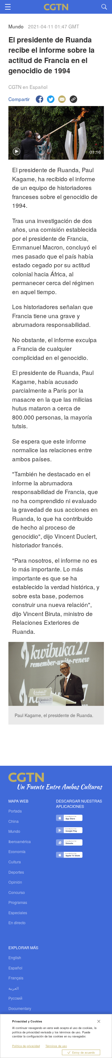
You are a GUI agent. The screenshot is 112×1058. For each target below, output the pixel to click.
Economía (17, 851)
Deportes (16, 872)
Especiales (17, 912)
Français (15, 977)
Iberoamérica (19, 841)
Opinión (15, 882)
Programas (17, 902)
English (14, 957)
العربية (13, 988)
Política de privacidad (26, 1046)
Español (15, 967)
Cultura (14, 861)
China (13, 821)
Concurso (16, 892)
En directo (17, 922)
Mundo (14, 831)
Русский (15, 998)
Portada (15, 810)
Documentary (19, 1008)
